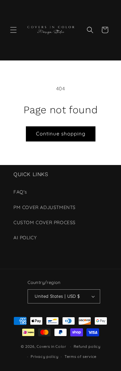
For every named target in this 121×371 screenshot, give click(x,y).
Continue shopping (60, 133)
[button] (13, 30)
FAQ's (20, 192)
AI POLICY (25, 238)
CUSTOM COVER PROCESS (44, 222)
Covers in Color (51, 346)
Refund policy (87, 346)
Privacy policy (44, 356)
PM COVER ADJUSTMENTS (44, 207)
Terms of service (80, 356)
